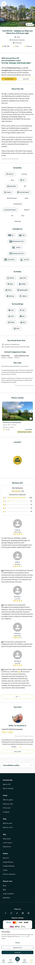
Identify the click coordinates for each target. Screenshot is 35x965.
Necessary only (17, 947)
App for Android (8, 788)
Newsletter (6, 898)
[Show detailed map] (17, 460)
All (16, 696)
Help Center (7, 839)
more (20, 747)
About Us (6, 858)
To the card (6, 808)
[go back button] (3, 3)
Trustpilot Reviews (8, 866)
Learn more (26, 79)
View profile (17, 751)
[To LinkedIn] (23, 913)
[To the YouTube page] (28, 913)
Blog (4, 890)
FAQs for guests (8, 800)
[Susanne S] (17, 717)
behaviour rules (8, 804)
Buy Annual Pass (9, 79)
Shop (4, 886)
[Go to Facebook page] (5, 913)
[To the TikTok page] (17, 913)
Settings (17, 942)
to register (6, 812)
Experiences (7, 847)
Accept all (17, 952)
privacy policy (23, 936)
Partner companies (9, 874)
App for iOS (6, 784)
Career (5, 870)
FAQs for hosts (7, 823)
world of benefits (8, 894)
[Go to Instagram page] (11, 913)
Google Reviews (8, 862)
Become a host (7, 827)
